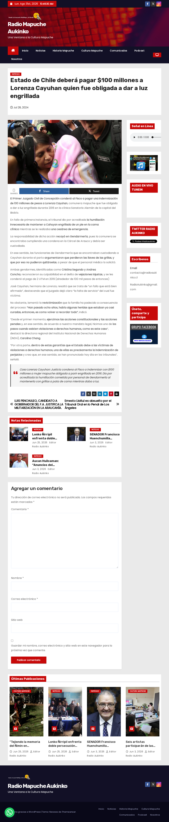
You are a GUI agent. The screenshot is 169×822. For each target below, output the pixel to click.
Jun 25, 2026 (39, 442)
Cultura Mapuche (92, 50)
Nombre (17, 578)
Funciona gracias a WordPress (24, 811)
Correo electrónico (24, 599)
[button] (10, 812)
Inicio (25, 50)
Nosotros (16, 59)
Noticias (41, 50)
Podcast (140, 50)
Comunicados (118, 50)
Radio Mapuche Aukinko (37, 786)
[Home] (13, 51)
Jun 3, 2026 (97, 442)
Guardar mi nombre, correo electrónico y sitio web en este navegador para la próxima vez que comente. (61, 648)
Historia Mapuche (63, 50)
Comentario (20, 509)
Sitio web (17, 620)
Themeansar (69, 811)
